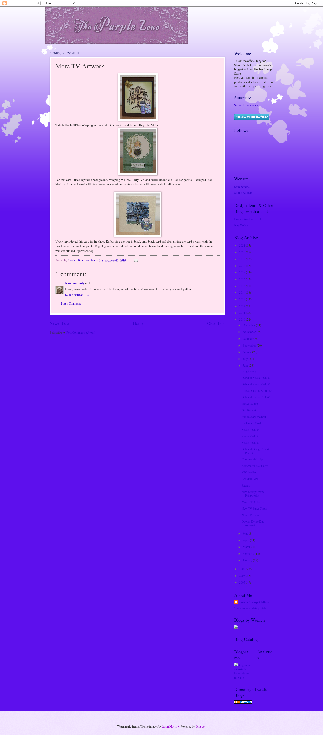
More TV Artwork (253, 502)
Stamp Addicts (243, 192)
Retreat (246, 485)
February (249, 554)
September (250, 345)
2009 (242, 569)
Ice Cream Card (251, 423)
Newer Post (59, 323)
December (249, 325)
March (247, 547)
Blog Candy (249, 371)
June (246, 365)
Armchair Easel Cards (255, 466)
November (249, 332)
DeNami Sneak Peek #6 (256, 384)
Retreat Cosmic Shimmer (257, 390)
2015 (242, 286)
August (247, 352)
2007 (242, 582)
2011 (242, 313)
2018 (242, 266)
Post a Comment (71, 303)
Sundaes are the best (254, 417)
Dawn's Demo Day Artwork (253, 523)
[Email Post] (136, 260)
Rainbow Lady (74, 283)
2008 (242, 575)
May (246, 533)
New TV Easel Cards (254, 508)
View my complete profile (250, 608)
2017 (242, 272)
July (246, 359)
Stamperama (242, 187)
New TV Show (251, 515)
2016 (242, 279)
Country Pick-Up (252, 459)
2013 (242, 299)
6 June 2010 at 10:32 (77, 295)
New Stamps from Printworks (253, 494)
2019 (242, 259)
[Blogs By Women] (236, 627)
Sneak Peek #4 (250, 430)
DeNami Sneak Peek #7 (256, 378)
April (246, 540)
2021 (242, 245)
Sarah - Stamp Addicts (254, 602)
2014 (242, 292)
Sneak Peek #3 (250, 436)
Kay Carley (241, 225)
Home (138, 323)
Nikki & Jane (250, 403)
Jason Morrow (170, 726)
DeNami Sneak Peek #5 (256, 397)
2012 (242, 306)
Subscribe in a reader (247, 105)
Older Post (216, 323)
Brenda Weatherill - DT (248, 219)
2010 (242, 319)
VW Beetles (249, 472)
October (248, 338)
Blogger (200, 726)
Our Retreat (249, 410)
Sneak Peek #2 (250, 442)
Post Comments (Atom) (80, 332)
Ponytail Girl (250, 479)
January (248, 560)
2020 (242, 252)
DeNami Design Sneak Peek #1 (255, 451)
